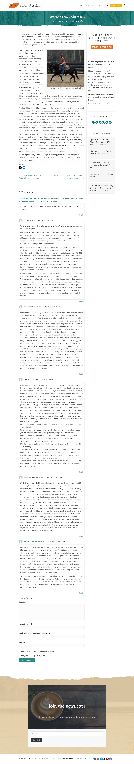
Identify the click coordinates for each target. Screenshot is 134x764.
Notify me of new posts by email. (33, 656)
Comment (23, 602)
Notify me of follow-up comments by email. (38, 651)
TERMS (66, 758)
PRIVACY (60, 758)
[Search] (124, 5)
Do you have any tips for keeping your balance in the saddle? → (69, 176)
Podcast (88, 5)
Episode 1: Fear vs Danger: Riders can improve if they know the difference (101, 142)
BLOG (54, 758)
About (94, 5)
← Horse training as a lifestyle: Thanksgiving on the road (30, 176)
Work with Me (103, 5)
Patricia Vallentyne (30, 541)
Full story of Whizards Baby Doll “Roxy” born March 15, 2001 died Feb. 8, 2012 (101, 188)
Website (22, 642)
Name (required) (25, 624)
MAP (47, 758)
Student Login (116, 5)
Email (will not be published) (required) (34, 633)
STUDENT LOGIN (81, 758)
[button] (102, 47)
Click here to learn (95, 104)
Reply (81, 215)
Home (81, 5)
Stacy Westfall (77, 21)
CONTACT (72, 758)
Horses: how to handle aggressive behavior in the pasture (101, 165)
